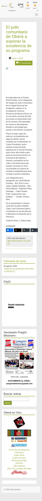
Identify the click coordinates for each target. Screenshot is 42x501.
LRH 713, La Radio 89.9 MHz (19, 469)
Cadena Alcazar (19, 458)
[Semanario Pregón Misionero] (19, 357)
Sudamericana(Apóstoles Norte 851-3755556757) (19, 270)
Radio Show (19, 455)
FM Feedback (19, 466)
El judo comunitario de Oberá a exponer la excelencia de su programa (19, 39)
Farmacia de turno (15, 261)
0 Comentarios (25, 63)
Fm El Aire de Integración (19, 450)
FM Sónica (19, 453)
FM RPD (19, 463)
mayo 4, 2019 (17, 58)
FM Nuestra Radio (19, 461)
